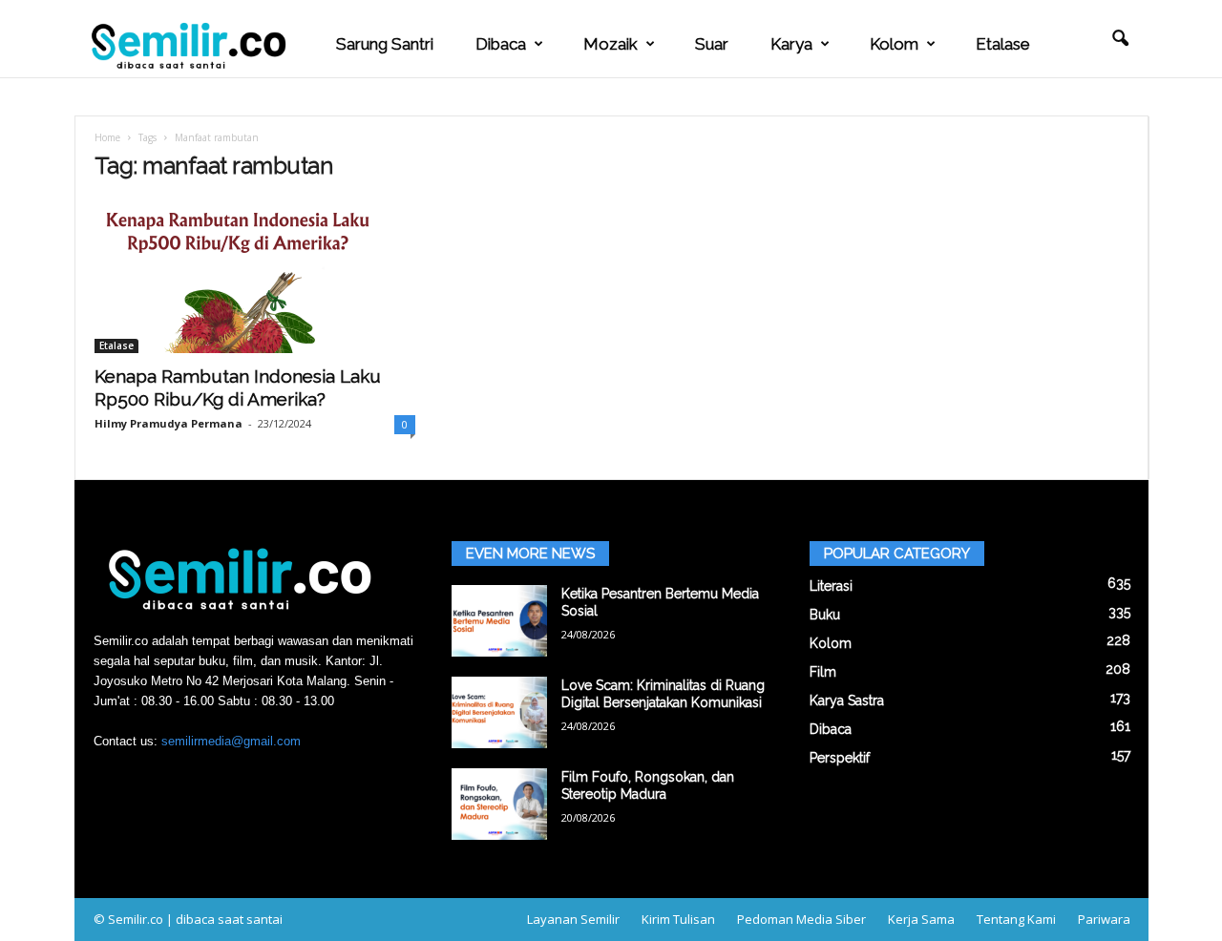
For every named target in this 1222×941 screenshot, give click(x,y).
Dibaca (500, 43)
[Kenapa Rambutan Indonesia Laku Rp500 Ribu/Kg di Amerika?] (255, 276)
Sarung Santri (384, 43)
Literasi (831, 586)
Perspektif (840, 757)
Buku (825, 614)
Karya (791, 43)
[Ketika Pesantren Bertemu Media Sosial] (499, 621)
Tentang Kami (1016, 919)
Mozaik (610, 43)
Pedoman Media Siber (801, 919)
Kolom (894, 43)
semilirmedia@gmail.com (231, 741)
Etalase (1003, 43)
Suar (711, 43)
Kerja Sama (921, 919)
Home (107, 137)
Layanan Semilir (573, 919)
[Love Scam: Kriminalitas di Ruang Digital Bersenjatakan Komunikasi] (499, 712)
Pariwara (1104, 919)
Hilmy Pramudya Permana (168, 423)
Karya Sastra (847, 700)
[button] (1120, 39)
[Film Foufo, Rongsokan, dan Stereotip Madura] (499, 804)
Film (823, 672)
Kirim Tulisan (678, 919)
